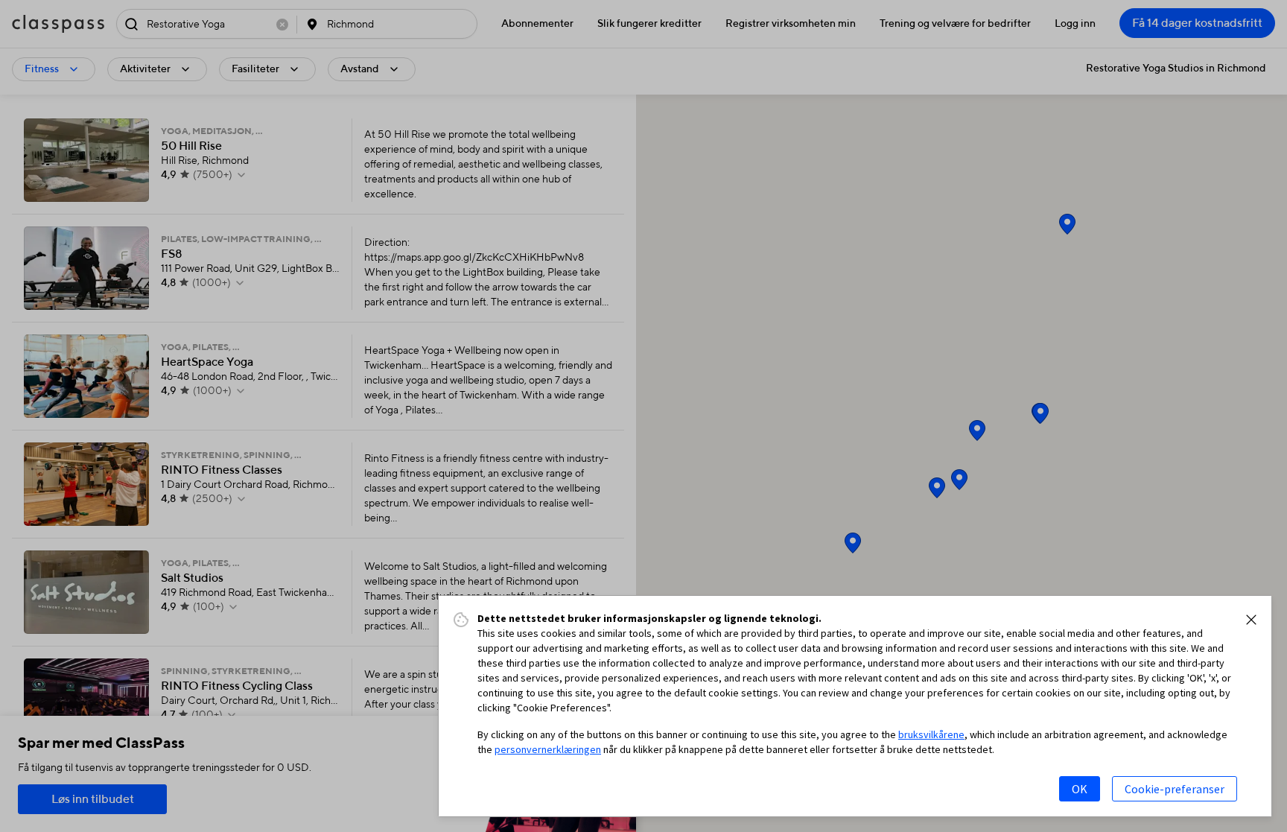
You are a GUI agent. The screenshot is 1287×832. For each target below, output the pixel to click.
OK (1079, 788)
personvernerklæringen (548, 749)
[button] (1251, 620)
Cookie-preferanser (1174, 788)
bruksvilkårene (931, 734)
